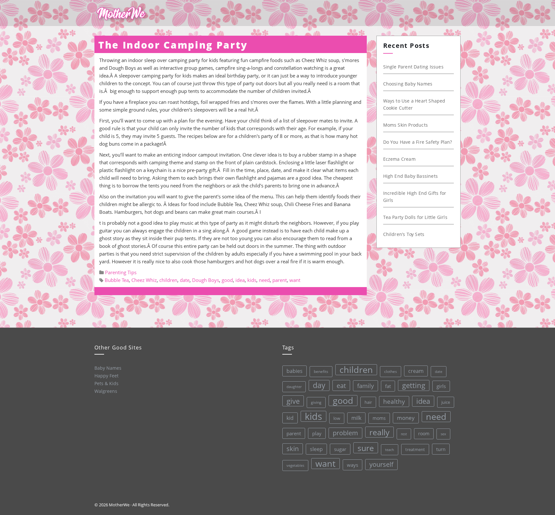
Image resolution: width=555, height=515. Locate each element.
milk (356, 417)
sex (443, 433)
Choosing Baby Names (408, 84)
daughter (294, 386)
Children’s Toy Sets (404, 234)
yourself (381, 464)
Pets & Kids (106, 383)
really (379, 432)
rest (404, 433)
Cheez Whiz (144, 280)
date (184, 280)
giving (316, 402)
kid (290, 417)
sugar (340, 449)
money (406, 417)
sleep (316, 449)
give (293, 401)
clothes (390, 371)
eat (341, 385)
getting (413, 385)
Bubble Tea (117, 280)
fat (388, 386)
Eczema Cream (399, 159)
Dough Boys (205, 280)
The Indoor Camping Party (173, 44)
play (317, 433)
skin (292, 448)
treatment (415, 449)
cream (416, 371)
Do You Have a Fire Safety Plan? (417, 142)
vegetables (295, 465)
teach (389, 449)
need (264, 280)
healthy (394, 401)
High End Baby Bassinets (410, 176)
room (423, 434)
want (294, 280)
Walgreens (105, 391)
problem (345, 433)
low (336, 418)
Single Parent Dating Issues (413, 67)
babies (294, 371)
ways (352, 465)
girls (441, 386)
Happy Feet (106, 376)
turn (440, 449)
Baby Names (107, 368)
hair (368, 402)
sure (365, 447)
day (319, 385)
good (227, 280)
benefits (321, 371)
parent (279, 280)
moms (379, 418)
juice (445, 402)
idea (240, 280)
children (168, 280)
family (365, 386)
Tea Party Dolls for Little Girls (415, 217)
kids (251, 280)
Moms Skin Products (405, 125)
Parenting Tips (121, 272)
